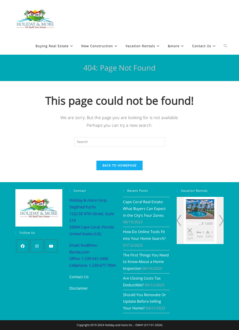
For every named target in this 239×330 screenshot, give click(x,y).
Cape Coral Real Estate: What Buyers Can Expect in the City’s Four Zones (144, 208)
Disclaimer (78, 288)
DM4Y (139, 325)
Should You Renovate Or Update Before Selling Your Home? (144, 301)
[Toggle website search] (225, 46)
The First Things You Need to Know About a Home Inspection (146, 261)
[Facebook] (22, 246)
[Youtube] (51, 246)
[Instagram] (36, 246)
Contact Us (79, 276)
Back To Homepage (119, 165)
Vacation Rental (200, 223)
